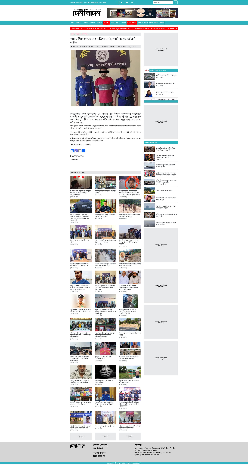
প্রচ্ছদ (72, 34)
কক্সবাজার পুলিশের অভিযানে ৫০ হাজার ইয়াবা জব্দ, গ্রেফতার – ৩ (79, 265)
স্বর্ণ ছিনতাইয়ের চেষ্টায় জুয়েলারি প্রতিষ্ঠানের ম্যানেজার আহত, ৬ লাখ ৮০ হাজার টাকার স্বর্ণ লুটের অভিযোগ (129, 193)
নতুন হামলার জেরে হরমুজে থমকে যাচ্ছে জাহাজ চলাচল (166, 207)
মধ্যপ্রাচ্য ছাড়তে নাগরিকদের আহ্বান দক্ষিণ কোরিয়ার (166, 223)
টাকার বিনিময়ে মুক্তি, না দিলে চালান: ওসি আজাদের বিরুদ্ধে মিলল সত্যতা (80, 310)
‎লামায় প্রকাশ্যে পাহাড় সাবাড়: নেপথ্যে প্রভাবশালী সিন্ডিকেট (130, 265)
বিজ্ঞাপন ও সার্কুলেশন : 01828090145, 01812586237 (155, 452)
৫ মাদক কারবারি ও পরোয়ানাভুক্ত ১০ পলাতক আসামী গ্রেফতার (105, 241)
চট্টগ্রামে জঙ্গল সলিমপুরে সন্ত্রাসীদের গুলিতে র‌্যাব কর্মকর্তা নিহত (105, 265)
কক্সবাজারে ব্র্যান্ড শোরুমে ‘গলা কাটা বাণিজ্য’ (105, 192)
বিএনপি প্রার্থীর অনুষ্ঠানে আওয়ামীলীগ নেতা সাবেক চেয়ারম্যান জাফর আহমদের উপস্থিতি (80, 193)
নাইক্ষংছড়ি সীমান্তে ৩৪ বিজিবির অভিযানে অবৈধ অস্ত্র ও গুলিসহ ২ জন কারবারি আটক (80, 335)
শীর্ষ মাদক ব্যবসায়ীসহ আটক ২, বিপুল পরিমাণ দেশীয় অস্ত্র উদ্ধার (130, 427)
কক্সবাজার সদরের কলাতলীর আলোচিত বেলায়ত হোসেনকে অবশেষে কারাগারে (127, 311)
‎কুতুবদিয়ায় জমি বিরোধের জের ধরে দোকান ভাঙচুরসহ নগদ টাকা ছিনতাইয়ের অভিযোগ (104, 335)
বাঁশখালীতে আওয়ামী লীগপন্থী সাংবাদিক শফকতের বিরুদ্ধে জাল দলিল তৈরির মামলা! (128, 287)
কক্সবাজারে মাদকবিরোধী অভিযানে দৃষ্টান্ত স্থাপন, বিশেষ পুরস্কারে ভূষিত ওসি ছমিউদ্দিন (129, 404)
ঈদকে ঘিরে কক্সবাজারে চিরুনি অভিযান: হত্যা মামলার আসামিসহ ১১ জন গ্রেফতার (105, 311)
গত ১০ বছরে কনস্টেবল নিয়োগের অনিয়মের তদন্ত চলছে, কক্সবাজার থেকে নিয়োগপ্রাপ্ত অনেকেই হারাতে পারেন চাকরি (79, 217)
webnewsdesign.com (134, 463)
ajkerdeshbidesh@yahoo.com (149, 455)
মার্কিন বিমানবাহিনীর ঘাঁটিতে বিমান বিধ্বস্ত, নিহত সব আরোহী (165, 149)
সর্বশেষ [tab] (147, 70)
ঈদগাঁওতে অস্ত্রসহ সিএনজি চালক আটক (79, 241)
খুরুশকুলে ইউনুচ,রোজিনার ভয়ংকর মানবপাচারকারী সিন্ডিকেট (129, 358)
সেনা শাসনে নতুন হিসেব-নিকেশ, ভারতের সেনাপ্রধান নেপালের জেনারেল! (165, 157)
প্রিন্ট (111, 47)
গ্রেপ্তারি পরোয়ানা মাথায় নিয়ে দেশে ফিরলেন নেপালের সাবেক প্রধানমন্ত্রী (166, 174)
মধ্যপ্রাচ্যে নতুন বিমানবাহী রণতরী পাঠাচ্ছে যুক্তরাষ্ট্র (165, 166)
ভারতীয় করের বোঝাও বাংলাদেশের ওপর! (110, 29)
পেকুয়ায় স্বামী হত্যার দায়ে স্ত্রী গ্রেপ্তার (105, 426)
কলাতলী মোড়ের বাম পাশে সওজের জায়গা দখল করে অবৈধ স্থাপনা (80, 403)
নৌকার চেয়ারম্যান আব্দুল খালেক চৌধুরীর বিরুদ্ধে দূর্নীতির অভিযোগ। (80, 381)
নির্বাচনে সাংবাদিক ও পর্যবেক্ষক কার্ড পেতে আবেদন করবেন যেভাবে (151, 29)
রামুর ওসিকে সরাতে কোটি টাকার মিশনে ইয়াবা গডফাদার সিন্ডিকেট (104, 403)
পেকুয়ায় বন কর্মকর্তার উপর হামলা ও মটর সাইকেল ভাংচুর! (129, 215)
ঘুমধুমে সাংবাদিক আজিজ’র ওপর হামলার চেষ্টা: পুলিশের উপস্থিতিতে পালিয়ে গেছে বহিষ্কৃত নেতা (80, 287)
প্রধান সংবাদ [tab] (162, 70)
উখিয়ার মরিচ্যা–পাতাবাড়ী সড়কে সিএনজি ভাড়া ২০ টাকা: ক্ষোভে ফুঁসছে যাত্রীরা (79, 358)
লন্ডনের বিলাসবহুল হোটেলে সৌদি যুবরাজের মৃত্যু (166, 199)
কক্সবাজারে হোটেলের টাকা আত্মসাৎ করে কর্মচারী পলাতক (105, 215)
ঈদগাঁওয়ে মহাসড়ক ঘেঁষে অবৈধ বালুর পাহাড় (130, 334)
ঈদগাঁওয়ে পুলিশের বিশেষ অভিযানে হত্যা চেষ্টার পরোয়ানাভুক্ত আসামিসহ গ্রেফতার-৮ (105, 287)
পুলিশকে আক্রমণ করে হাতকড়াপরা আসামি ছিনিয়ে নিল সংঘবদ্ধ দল (80, 427)
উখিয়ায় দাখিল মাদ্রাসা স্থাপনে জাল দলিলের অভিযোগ (129, 381)
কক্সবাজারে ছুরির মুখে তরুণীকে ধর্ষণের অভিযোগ (104, 381)
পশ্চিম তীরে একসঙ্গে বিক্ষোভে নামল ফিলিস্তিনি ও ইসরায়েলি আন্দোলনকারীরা (166, 182)
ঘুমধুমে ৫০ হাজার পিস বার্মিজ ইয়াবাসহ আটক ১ (103, 358)
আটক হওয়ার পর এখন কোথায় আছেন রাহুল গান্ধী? (166, 215)
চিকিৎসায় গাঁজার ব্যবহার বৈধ (164, 191)
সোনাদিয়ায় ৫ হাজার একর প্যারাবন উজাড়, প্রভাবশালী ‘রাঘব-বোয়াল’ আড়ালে (129, 242)
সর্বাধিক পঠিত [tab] (154, 70)
